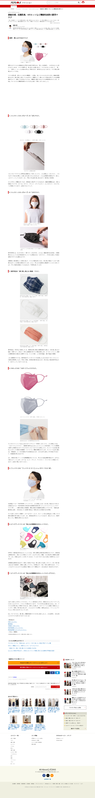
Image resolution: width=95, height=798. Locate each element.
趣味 (11, 757)
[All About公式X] (48, 775)
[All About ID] (83, 2)
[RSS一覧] (51, 775)
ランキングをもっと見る (75, 707)
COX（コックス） (12, 621)
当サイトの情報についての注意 (67, 783)
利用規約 (32, 783)
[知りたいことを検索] (78, 2)
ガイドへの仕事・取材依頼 (37, 742)
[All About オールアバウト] (16, 3)
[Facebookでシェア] (52, 672)
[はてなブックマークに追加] (57, 672)
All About (12, 8)
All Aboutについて (48, 783)
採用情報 (18, 783)
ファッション (27, 3)
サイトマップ (76, 783)
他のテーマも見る (75, 728)
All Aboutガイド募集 (35, 740)
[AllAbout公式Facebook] (44, 775)
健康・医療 (13, 742)
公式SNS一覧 (47, 779)
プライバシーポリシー (39, 783)
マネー (12, 740)
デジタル (12, 746)
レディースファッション (33, 8)
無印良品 (10, 623)
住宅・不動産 (13, 738)
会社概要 (14, 783)
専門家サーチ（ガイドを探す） (37, 738)
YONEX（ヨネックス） (14, 625)
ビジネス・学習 (14, 752)
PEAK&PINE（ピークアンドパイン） (17, 629)
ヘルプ (81, 783)
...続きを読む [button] (57, 29)
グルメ (12, 761)
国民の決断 (34, 744)
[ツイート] (47, 672)
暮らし (12, 748)
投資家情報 (23, 783)
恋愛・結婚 (13, 750)
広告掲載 (28, 783)
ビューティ (13, 744)
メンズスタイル (14, 754)
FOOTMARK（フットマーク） (15, 627)
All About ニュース (59, 738)
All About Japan (59, 740)
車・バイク (13, 763)
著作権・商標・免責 (56, 783)
